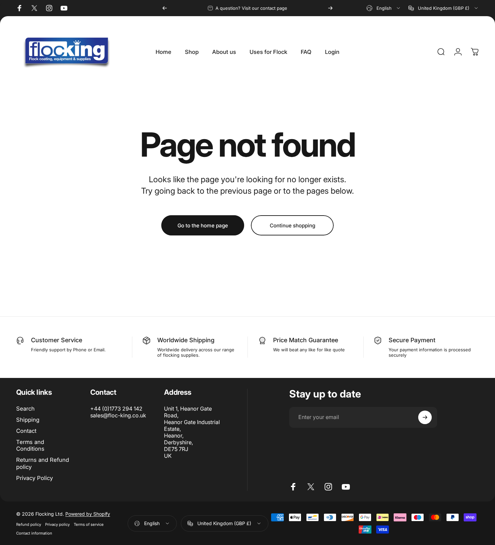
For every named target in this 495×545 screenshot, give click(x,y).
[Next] (330, 8)
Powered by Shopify (87, 514)
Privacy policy (57, 524)
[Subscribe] (425, 417)
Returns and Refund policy (42, 463)
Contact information (34, 533)
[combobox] (383, 8)
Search (25, 408)
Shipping (27, 419)
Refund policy (28, 524)
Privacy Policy (34, 478)
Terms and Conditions (30, 445)
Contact (26, 430)
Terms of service (89, 524)
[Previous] (164, 8)
